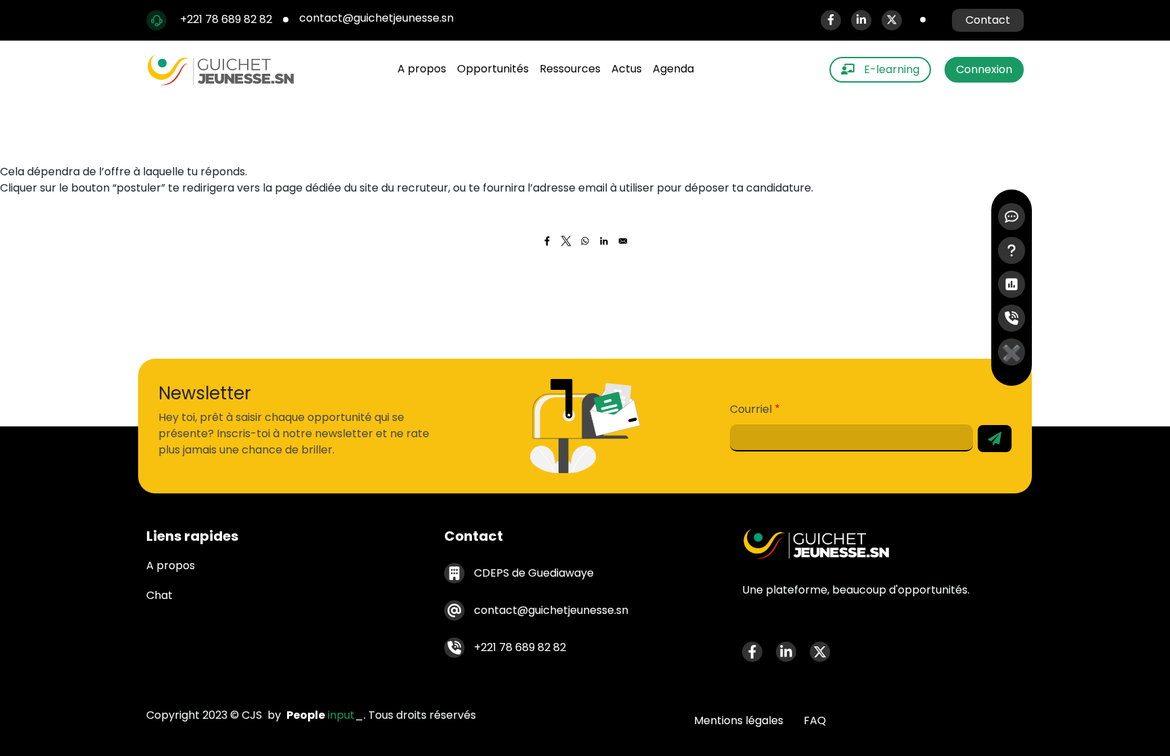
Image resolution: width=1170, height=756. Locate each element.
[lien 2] (1011, 250)
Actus (626, 68)
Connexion (984, 69)
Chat (159, 595)
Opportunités (493, 68)
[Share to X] (566, 241)
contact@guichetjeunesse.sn (377, 18)
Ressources (570, 68)
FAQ (815, 720)
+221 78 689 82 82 (226, 19)
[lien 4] (1011, 318)
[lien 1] (1011, 216)
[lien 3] (1011, 284)
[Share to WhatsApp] (585, 241)
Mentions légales (738, 720)
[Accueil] (226, 69)
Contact (988, 20)
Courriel (751, 409)
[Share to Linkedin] (604, 241)
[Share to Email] (623, 241)
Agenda (673, 68)
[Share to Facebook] (547, 241)
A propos (421, 68)
